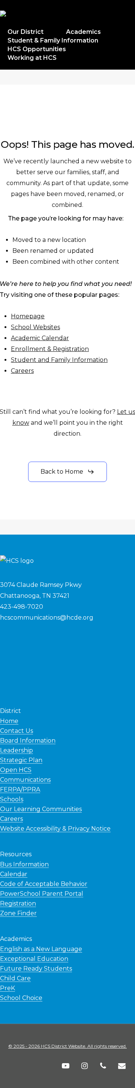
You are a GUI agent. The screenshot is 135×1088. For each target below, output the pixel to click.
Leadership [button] (16, 750)
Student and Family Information (59, 359)
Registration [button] (18, 903)
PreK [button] (7, 988)
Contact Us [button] (16, 730)
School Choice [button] (21, 997)
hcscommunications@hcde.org (46, 617)
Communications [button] (25, 779)
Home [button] (9, 721)
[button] (67, 472)
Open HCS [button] (16, 769)
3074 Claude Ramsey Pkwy (41, 584)
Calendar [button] (13, 874)
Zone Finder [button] (18, 913)
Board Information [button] (28, 740)
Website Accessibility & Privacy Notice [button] (55, 828)
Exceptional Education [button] (34, 958)
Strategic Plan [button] (21, 760)
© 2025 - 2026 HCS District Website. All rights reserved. (67, 1046)
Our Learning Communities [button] (41, 809)
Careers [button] (11, 818)
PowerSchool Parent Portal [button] (41, 893)
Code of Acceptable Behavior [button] (43, 883)
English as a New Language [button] (41, 949)
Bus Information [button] (24, 864)
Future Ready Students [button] (36, 968)
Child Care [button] (15, 978)
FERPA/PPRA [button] (20, 789)
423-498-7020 (21, 606)
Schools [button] (11, 799)
